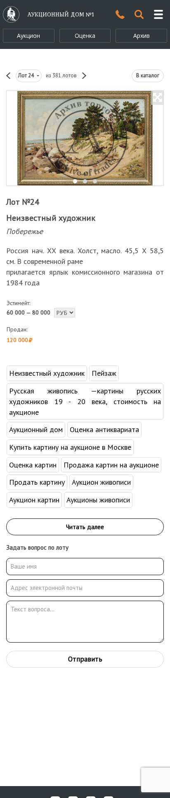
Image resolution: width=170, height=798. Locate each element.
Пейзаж (104, 373)
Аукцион (28, 35)
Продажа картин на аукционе (111, 465)
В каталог (147, 75)
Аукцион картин (34, 499)
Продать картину (37, 482)
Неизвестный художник (50, 218)
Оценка (85, 35)
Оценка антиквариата (104, 429)
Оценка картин (33, 465)
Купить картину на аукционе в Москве (70, 447)
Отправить (85, 659)
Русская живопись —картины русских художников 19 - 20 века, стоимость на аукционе (85, 401)
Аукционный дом (36, 429)
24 (26, 75)
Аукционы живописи (98, 499)
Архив (141, 35)
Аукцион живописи (101, 482)
